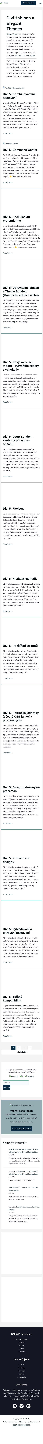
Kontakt (21, 1343)
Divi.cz (21, 1374)
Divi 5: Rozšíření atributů (20, 645)
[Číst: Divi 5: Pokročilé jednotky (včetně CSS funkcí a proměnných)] (21, 697)
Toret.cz (21, 1365)
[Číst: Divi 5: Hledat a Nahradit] (21, 563)
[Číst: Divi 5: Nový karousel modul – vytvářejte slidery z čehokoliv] (21, 347)
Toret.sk (21, 1368)
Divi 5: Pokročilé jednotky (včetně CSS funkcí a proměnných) (21, 716)
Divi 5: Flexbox (13, 508)
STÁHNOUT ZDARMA (21, 1129)
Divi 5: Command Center (20, 150)
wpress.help (21, 1377)
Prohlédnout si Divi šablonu (25, 56)
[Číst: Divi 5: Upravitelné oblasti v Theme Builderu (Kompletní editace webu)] (21, 272)
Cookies (22, 1352)
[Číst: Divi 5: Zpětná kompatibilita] (21, 981)
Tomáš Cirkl (13, 1149)
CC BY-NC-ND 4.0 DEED (21, 1425)
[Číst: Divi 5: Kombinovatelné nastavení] (13, 88)
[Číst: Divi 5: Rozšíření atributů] (21, 630)
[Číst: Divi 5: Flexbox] (21, 494)
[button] (28, 3)
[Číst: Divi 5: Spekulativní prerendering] (21, 202)
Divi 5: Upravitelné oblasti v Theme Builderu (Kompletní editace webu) (21, 291)
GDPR (21, 1349)
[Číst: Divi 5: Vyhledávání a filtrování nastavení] (21, 914)
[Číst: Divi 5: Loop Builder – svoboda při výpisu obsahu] (21, 421)
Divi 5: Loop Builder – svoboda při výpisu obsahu (18, 440)
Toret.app (21, 1371)
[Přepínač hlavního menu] (40, 2)
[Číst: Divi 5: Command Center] (10, 143)
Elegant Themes (12, 34)
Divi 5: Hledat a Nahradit (20, 578)
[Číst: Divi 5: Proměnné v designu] (21, 843)
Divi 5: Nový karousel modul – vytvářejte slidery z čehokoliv (21, 365)
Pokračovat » (7, 133)
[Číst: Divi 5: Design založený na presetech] (21, 772)
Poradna (22, 1346)
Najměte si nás (21, 1339)
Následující (22, 1052)
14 (30, 1048)
